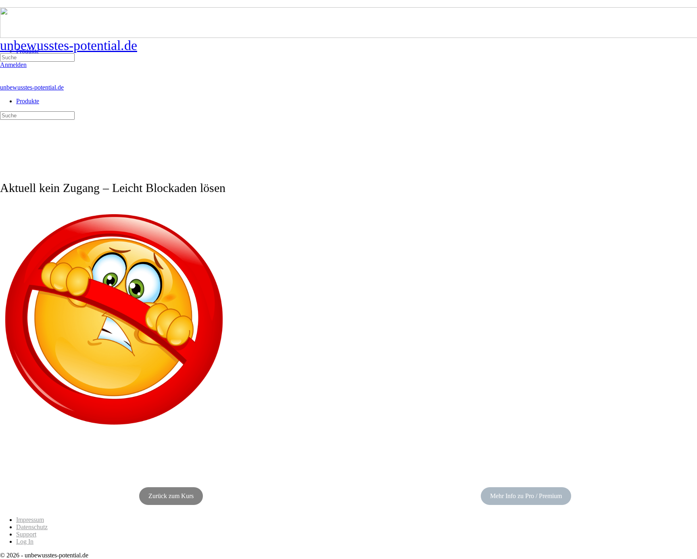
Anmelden (13, 64)
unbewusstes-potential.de (68, 45)
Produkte (27, 101)
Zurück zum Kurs (171, 495)
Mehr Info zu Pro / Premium (526, 495)
